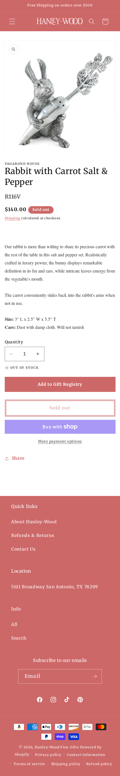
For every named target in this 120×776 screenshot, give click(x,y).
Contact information (86, 755)
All (14, 624)
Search (19, 638)
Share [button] (18, 458)
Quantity (14, 341)
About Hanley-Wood (34, 521)
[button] (12, 21)
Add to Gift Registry (60, 384)
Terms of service (29, 764)
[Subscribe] (94, 676)
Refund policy (99, 764)
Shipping (12, 218)
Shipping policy (66, 764)
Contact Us (23, 549)
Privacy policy (48, 755)
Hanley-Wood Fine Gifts (57, 747)
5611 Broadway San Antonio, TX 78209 (54, 586)
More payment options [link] (60, 441)
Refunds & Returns (32, 535)
